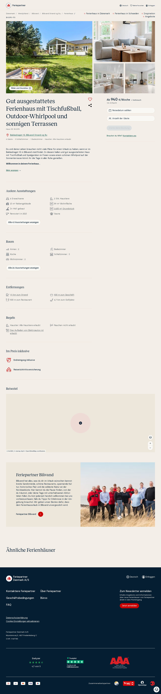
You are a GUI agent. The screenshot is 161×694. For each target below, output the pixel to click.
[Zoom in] (150, 443)
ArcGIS (10, 451)
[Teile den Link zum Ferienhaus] (90, 105)
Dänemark (10, 13)
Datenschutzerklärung (17, 618)
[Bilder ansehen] (49, 57)
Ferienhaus (68, 13)
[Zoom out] (150, 448)
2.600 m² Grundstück (64, 209)
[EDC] (116, 683)
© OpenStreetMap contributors (34, 451)
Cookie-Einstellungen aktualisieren (22, 621)
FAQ (8, 605)
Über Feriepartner (50, 591)
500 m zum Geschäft (64, 295)
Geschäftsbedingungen (20, 598)
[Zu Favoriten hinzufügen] (90, 99)
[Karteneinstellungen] (150, 437)
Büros (43, 598)
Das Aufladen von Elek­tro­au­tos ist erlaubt (27, 331)
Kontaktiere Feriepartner (20, 591)
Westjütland (23, 13)
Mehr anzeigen (12, 170)
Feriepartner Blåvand (26, 514)
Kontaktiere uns (129, 136)
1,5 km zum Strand (19, 295)
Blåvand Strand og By (51, 13)
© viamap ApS (19, 451)
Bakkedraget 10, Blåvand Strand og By (28, 135)
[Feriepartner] (16, 5)
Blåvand (35, 13)
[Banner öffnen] (156, 689)
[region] (80, 423)
